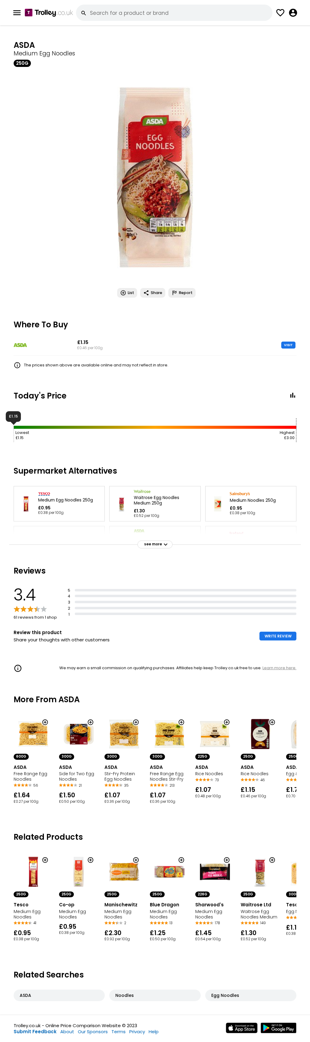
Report (186, 293)
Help (154, 1031)
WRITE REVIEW (278, 636)
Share (156, 293)
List (131, 293)
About (67, 1031)
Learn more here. (279, 668)
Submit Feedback (35, 1031)
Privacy (137, 1031)
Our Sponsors (93, 1031)
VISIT (288, 344)
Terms (118, 1031)
